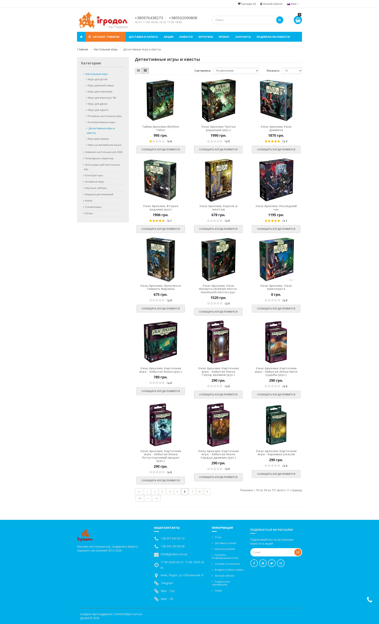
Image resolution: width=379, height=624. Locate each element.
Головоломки (93, 207)
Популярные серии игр (99, 158)
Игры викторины (98, 138)
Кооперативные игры (101, 122)
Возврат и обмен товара (229, 569)
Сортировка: (202, 70)
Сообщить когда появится (161, 149)
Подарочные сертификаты (221, 583)
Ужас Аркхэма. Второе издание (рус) (160, 207)
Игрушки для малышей (99, 194)
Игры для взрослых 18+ (102, 97)
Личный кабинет (225, 575)
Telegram (167, 583)
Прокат (224, 37)
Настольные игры (105, 49)
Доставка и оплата (143, 37)
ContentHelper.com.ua (127, 614)
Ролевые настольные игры (105, 116)
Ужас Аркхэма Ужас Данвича (276, 128)
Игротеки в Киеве (225, 549)
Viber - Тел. (168, 591)
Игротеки (206, 37)
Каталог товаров (106, 37)
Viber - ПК (167, 599)
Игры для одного (98, 110)
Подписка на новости (273, 37)
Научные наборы (96, 188)
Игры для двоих (97, 104)
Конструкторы (94, 175)
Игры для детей (97, 79)
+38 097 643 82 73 (173, 538)
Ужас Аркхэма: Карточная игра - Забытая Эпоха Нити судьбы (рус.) (276, 371)
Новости (186, 37)
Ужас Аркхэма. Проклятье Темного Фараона (160, 287)
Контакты (243, 37)
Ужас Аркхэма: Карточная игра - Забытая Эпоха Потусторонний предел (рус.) (160, 456)
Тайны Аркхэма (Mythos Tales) (160, 128)
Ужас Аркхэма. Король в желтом (218, 207)
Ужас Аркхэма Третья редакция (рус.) (218, 128)
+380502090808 (183, 17)
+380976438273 (149, 17)
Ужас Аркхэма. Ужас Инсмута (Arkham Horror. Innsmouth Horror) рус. (218, 289)
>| (156, 498)
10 (139, 498)
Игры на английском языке (104, 145)
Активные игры (94, 181)
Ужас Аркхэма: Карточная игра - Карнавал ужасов (276, 452)
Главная (82, 49)
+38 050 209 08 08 (173, 546)
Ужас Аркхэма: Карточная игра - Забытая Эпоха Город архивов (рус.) (218, 371)
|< (139, 491)
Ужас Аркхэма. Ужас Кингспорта (276, 287)
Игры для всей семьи (101, 85)
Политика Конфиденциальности (225, 556)
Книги (88, 200)
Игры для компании (100, 91)
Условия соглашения (227, 563)
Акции (168, 37)
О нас (218, 537)
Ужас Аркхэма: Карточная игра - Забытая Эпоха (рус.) (160, 369)
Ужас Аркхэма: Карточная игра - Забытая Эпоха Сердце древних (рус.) (218, 454)
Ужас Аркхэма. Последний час (276, 207)
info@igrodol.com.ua (174, 554)
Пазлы (89, 213)
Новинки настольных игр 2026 (104, 152)
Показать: (273, 70)
